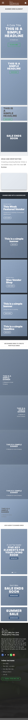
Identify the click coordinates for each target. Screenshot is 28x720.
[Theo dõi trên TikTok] (5, 655)
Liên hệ (5, 674)
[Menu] (3, 2)
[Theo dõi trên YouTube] (14, 655)
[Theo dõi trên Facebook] (2, 655)
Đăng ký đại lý (7, 672)
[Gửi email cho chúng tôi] (8, 655)
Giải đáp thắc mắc (8, 669)
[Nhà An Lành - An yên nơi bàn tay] (14, 2)
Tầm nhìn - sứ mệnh (8, 666)
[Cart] (25, 2)
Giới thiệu (5, 663)
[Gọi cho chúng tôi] (11, 655)
